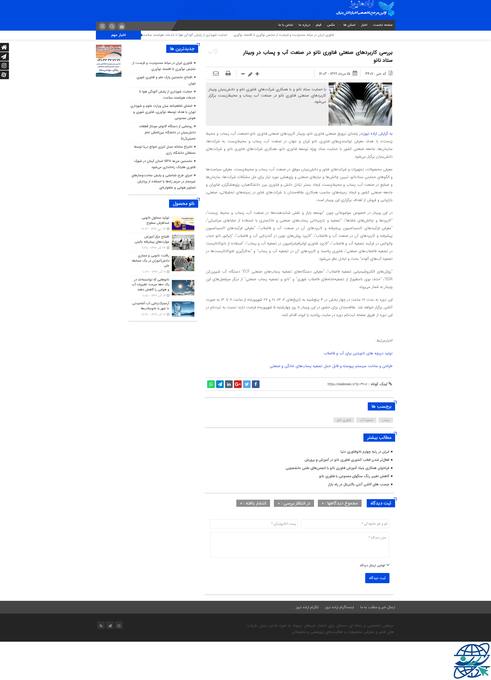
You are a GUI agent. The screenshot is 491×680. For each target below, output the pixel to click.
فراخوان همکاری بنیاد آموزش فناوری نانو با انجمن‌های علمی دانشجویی (337, 468)
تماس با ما (285, 25)
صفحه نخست (383, 25)
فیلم (318, 25)
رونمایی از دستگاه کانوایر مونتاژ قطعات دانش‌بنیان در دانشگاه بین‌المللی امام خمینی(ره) (167, 132)
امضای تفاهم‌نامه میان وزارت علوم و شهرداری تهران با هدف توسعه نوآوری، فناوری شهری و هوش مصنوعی (163, 112)
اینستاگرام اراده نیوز (339, 607)
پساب (386, 420)
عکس (331, 25)
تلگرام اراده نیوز (307, 607)
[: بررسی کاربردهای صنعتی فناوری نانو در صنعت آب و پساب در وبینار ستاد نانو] (216, 73)
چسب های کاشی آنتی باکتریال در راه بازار (358, 484)
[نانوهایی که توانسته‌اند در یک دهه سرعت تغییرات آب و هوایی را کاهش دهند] (162, 288)
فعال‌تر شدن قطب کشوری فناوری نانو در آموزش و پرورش (347, 460)
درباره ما (304, 25)
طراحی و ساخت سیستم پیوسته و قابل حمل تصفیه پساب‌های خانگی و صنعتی (331, 366)
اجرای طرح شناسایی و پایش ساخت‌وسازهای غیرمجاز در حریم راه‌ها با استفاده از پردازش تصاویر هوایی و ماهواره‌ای (163, 181)
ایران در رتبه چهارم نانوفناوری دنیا (365, 451)
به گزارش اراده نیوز (378, 134)
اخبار (364, 25)
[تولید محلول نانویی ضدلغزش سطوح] (162, 223)
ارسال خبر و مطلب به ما (377, 607)
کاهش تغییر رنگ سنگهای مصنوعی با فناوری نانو (354, 476)
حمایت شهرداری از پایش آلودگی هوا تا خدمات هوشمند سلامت (206, 35)
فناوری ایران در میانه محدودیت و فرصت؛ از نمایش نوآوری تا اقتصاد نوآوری (305, 35)
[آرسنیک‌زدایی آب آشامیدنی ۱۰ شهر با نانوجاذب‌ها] (162, 308)
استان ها (349, 25)
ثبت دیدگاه (377, 578)
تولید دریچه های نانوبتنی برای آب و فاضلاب (358, 353)
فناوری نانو (344, 420)
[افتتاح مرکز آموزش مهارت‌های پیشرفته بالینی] (162, 242)
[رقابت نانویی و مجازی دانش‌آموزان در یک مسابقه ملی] (162, 264)
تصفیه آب (366, 420)
